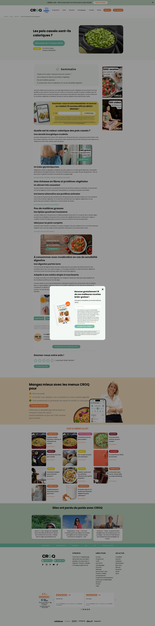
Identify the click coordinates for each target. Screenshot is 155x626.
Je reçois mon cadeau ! (84, 326)
